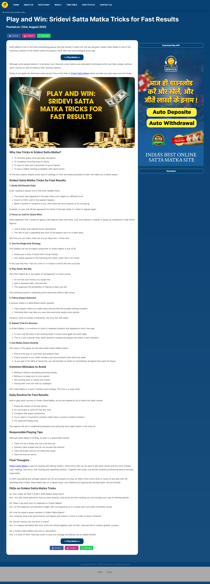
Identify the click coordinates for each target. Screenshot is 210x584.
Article (7, 12)
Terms (100, 572)
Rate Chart (44, 5)
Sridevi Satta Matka (80, 73)
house (3, 12)
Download (171, 171)
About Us (28, 5)
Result (58, 5)
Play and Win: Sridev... (18, 12)
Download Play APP (171, 45)
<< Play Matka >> (72, 57)
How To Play (88, 5)
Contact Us (106, 5)
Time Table (71, 5)
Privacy (109, 572)
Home (16, 5)
